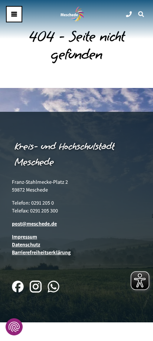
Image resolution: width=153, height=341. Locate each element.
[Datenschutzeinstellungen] (14, 326)
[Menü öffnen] (14, 14)
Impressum (24, 236)
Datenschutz (26, 244)
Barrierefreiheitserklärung (41, 252)
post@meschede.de (34, 223)
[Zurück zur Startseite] (72, 14)
